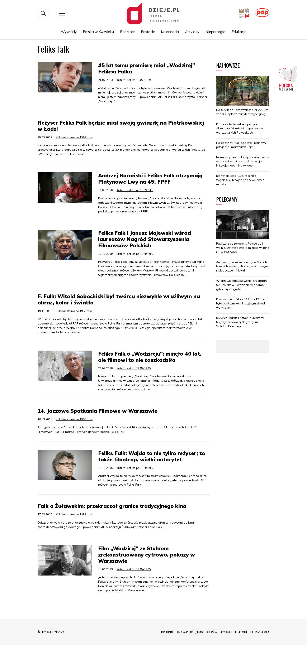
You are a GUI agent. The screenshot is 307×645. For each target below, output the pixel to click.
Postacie (148, 31)
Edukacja (239, 31)
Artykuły (192, 31)
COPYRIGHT (226, 632)
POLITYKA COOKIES (259, 632)
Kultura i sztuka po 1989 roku (74, 137)
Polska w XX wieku (98, 31)
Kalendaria (170, 31)
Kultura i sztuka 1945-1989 (134, 80)
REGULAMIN (241, 632)
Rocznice (127, 31)
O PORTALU (167, 632)
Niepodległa (215, 31)
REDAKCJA (212, 632)
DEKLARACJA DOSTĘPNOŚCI (189, 632)
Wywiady (69, 31)
